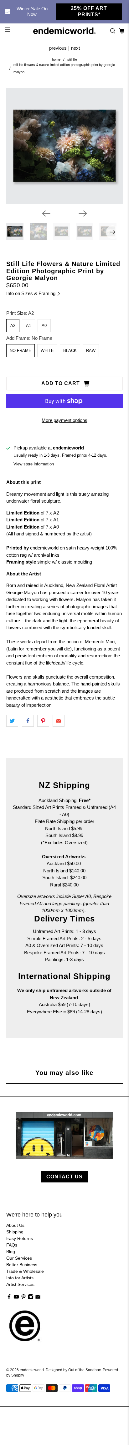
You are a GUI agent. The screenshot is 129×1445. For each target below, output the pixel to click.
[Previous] (46, 213)
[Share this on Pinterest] (43, 721)
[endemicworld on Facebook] (9, 1298)
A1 (28, 325)
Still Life (72, 59)
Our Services (19, 1258)
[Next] (83, 213)
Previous (58, 48)
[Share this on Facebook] (28, 721)
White (47, 350)
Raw (90, 350)
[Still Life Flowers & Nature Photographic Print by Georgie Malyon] (64, 146)
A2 (12, 325)
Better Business (21, 1264)
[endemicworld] (64, 30)
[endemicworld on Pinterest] (23, 1298)
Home (56, 59)
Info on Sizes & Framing (31, 293)
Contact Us (64, 1176)
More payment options (64, 420)
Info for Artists (20, 1277)
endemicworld (32, 1370)
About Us (15, 1225)
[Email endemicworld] (38, 1298)
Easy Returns (19, 1238)
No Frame (20, 350)
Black (70, 350)
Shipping (14, 1231)
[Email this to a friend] (58, 721)
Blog (10, 1251)
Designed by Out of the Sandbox (73, 1370)
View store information (33, 464)
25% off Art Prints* (89, 11)
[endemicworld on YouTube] (16, 1298)
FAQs (11, 1244)
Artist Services (20, 1284)
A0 (44, 325)
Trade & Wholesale (25, 1271)
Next (75, 48)
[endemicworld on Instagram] (31, 1298)
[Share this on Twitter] (12, 721)
